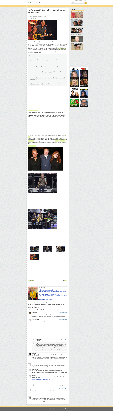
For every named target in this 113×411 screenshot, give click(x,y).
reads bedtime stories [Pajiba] (47, 289)
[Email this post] (35, 19)
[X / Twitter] (75, 6)
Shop (40, 6)
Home (44, 408)
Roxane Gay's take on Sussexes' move (76, 26)
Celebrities (32, 6)
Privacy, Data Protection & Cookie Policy (58, 408)
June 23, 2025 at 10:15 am (63, 319)
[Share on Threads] (33, 18)
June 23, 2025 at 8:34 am (63, 312)
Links (49, 6)
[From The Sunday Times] (33, 110)
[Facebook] (78, 6)
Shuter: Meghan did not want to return (77, 19)
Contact (76, 0)
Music (42, 16)
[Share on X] (30, 18)
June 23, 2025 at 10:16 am (63, 353)
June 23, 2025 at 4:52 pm (63, 375)
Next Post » (65, 280)
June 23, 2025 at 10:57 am (63, 363)
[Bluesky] (73, 6)
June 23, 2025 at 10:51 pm (63, 388)
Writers (80, 0)
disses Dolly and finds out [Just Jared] (49, 294)
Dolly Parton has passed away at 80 (76, 11)
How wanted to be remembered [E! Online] (48, 290)
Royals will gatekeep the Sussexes (76, 43)
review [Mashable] (45, 299)
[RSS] (85, 6)
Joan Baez (57, 141)
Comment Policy (48, 408)
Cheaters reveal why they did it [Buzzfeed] (47, 298)
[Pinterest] (83, 6)
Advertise (85, 0)
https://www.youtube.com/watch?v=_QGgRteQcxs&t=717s (41, 379)
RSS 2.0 (50, 302)
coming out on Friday (62, 48)
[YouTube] (82, 6)
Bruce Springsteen (37, 16)
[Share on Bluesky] (31, 18)
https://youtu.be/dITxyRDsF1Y (53, 401)
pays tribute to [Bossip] (46, 292)
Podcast (44, 6)
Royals (37, 6)
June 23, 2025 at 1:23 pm (62, 339)
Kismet (31, 16)
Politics (44, 16)
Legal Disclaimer (67, 408)
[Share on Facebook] (28, 18)
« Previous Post (31, 280)
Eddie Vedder (62, 141)
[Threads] (80, 6)
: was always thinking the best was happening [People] (52, 291)
